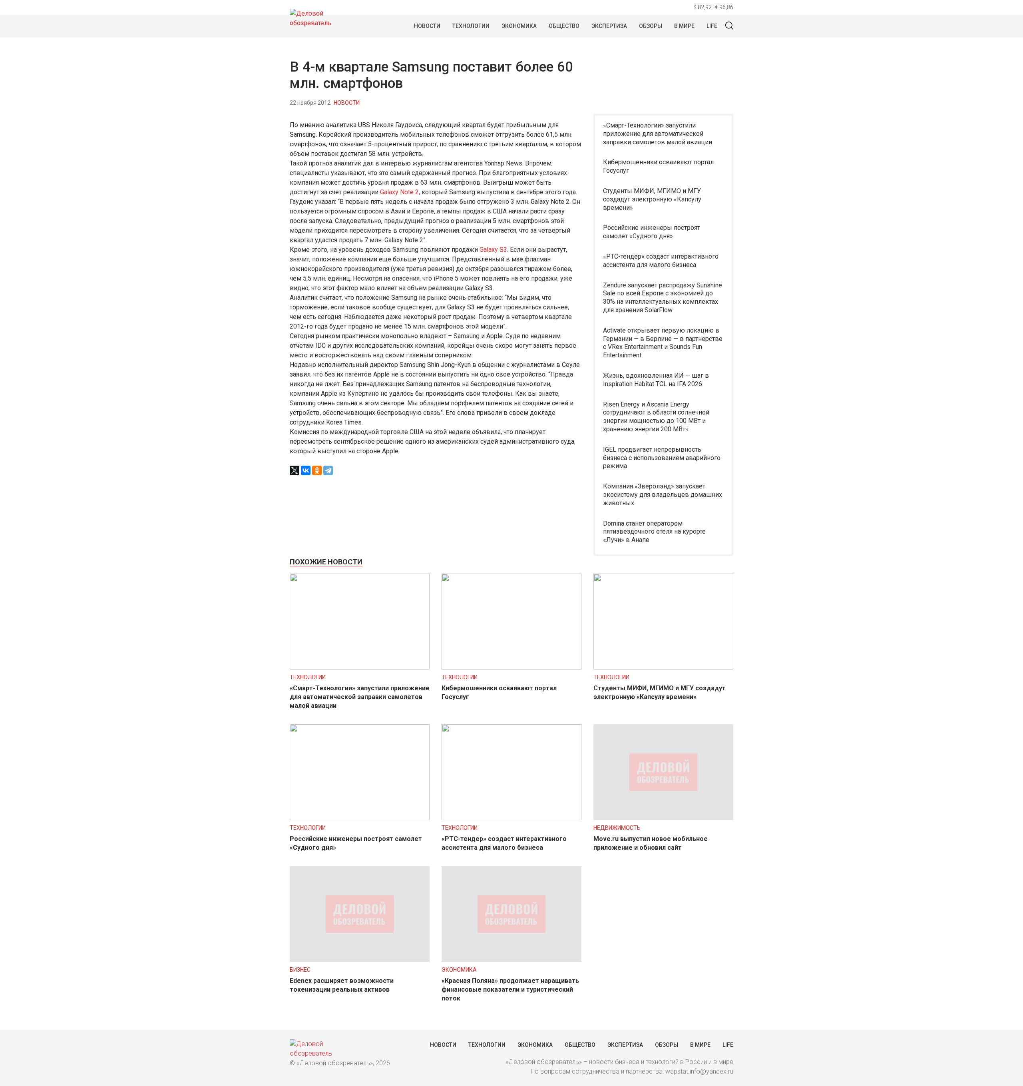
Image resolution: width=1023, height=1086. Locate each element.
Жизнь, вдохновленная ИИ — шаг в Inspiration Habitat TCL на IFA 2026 (656, 380)
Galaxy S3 (493, 249)
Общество (564, 26)
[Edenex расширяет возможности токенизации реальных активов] (360, 960)
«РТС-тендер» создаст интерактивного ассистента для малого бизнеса (660, 261)
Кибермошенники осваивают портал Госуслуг (658, 166)
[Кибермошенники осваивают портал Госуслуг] (511, 667)
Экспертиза (609, 26)
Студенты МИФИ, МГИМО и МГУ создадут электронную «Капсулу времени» (652, 199)
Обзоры (650, 26)
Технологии (471, 26)
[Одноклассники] (317, 470)
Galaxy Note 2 (399, 192)
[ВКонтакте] (305, 470)
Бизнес (300, 969)
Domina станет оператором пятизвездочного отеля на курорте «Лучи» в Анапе (654, 532)
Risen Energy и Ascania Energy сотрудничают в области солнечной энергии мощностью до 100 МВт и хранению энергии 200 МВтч (656, 417)
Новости (427, 26)
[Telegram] (328, 470)
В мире (684, 26)
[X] (294, 470)
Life (712, 26)
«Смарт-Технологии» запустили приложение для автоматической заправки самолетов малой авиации (657, 134)
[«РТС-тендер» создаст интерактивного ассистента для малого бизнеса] (511, 818)
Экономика (519, 26)
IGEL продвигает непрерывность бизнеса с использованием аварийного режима (661, 458)
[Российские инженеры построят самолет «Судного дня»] (360, 818)
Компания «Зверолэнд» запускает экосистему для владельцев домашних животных (662, 494)
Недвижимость (617, 828)
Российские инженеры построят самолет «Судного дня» (651, 232)
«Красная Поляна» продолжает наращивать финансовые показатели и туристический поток (510, 989)
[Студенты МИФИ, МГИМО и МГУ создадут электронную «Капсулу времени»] (663, 667)
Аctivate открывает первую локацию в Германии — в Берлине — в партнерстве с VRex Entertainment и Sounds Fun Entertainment (662, 343)
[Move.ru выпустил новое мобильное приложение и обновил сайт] (663, 818)
